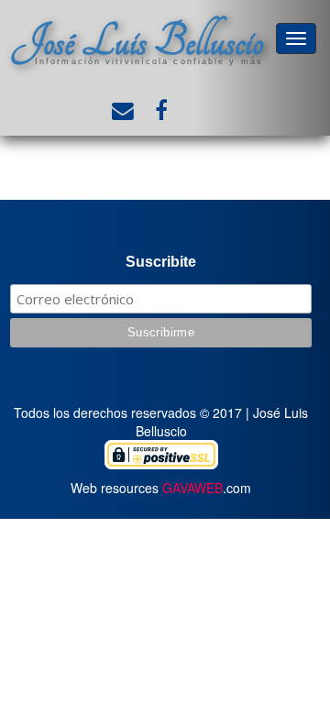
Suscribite (161, 262)
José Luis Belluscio (137, 41)
